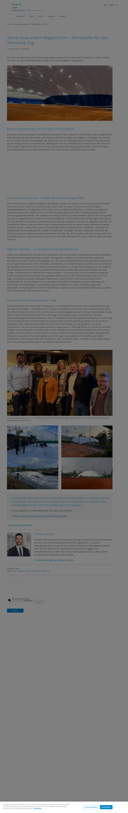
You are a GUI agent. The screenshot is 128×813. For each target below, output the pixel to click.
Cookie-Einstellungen (90, 807)
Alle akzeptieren (106, 807)
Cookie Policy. (38, 808)
